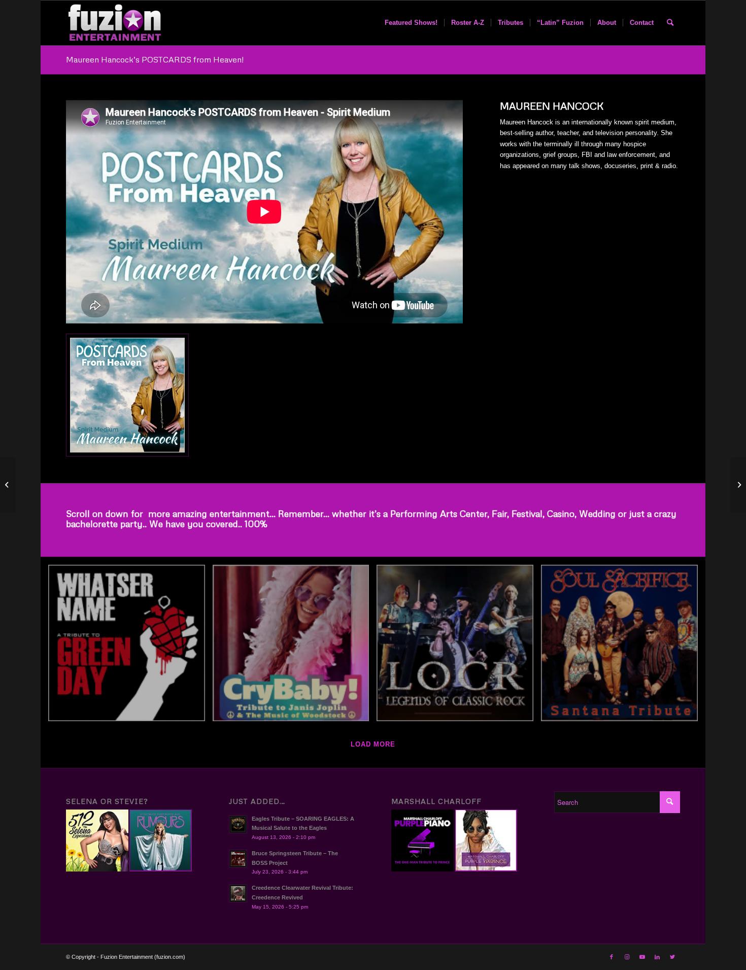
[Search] (670, 23)
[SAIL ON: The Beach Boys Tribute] (738, 485)
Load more (373, 744)
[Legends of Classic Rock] (459, 647)
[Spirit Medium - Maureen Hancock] (127, 395)
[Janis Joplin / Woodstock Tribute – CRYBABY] (295, 647)
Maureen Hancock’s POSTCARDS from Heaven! (155, 59)
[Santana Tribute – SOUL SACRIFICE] (623, 647)
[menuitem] (411, 23)
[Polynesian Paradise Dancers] (8, 485)
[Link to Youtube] (642, 956)
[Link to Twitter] (672, 956)
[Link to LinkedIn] (657, 956)
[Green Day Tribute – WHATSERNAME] (130, 647)
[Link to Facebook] (611, 956)
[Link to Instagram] (626, 956)
